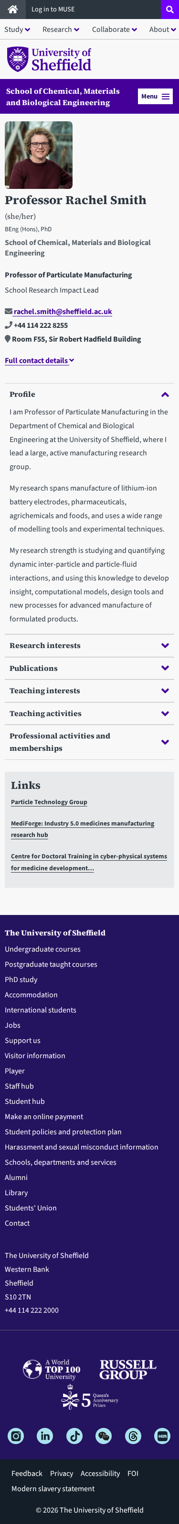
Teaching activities (46, 713)
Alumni (16, 1177)
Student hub (25, 1101)
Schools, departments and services (60, 1162)
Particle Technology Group (49, 801)
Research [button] (57, 29)
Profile (22, 394)
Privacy (61, 1473)
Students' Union (31, 1208)
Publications (34, 668)
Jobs (13, 1025)
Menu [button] (149, 96)
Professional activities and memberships (60, 741)
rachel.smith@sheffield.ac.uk (62, 311)
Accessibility (100, 1473)
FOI (132, 1473)
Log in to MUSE (54, 9)
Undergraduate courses (43, 949)
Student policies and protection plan (63, 1132)
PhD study (21, 979)
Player (15, 1071)
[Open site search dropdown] (170, 9)
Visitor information (35, 1056)
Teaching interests (45, 690)
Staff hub (19, 1086)
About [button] (159, 29)
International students (40, 1010)
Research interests (45, 645)
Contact (17, 1223)
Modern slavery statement (53, 1489)
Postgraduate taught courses (51, 964)
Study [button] (13, 29)
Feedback (26, 1473)
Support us (23, 1040)
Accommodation (31, 995)
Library (16, 1193)
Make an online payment (44, 1116)
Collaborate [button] (111, 29)
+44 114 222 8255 (40, 325)
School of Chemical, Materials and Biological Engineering (63, 97)
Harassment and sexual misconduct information (81, 1147)
